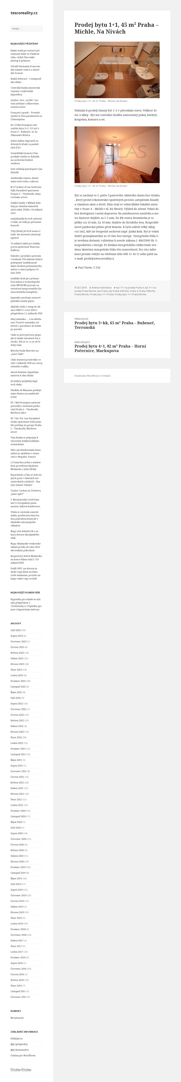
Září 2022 (16, 697)
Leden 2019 (17, 923)
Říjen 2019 (16, 878)
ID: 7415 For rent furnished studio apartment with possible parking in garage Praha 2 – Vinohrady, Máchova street (26, 425)
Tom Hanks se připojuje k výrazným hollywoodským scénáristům (25, 441)
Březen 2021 (17, 793)
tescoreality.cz (24, 12)
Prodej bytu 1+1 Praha (102, 294)
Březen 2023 (17, 664)
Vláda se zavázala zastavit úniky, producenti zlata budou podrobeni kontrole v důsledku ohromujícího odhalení (25, 518)
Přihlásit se (17, 1038)
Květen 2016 (17, 980)
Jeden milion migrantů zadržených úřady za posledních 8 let (25, 144)
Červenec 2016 (18, 968)
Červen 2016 (17, 974)
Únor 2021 (16, 799)
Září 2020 (16, 827)
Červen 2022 (17, 714)
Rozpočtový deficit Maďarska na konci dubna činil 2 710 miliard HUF (26, 559)
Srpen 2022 (17, 703)
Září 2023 (16, 630)
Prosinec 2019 (18, 867)
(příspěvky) (19, 1044)
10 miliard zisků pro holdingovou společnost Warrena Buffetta (26, 247)
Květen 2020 (17, 850)
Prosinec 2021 (18, 748)
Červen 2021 (17, 776)
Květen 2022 (17, 720)
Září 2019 (16, 884)
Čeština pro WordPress (23, 1055)
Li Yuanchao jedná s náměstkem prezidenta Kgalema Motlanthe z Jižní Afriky (26, 466)
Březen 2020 (17, 861)
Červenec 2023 (18, 641)
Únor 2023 (16, 669)
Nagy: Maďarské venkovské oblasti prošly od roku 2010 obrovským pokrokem (26, 547)
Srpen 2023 (17, 635)
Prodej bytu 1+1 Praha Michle (130, 294)
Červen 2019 (17, 901)
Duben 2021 (17, 788)
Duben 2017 (17, 940)
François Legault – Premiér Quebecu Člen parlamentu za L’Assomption (26, 116)
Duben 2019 (17, 906)
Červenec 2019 (18, 895)
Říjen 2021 (16, 760)
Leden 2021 (17, 805)
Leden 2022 (17, 743)
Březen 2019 (17, 912)
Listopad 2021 (18, 754)
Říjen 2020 (16, 822)
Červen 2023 (17, 647)
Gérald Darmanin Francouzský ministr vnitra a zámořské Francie (26, 70)
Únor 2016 (16, 985)
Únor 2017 (16, 946)
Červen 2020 (17, 844)
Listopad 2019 (18, 872)
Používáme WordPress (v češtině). (93, 375)
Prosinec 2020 (18, 810)
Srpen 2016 (17, 963)
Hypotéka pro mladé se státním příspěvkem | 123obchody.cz (26, 603)
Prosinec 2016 (18, 957)
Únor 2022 (16, 737)
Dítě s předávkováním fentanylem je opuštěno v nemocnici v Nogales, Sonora (26, 453)
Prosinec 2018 (18, 929)
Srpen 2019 (17, 889)
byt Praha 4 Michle (119, 291)
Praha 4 (134, 291)
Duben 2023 (17, 658)
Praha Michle (82, 294)
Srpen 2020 (17, 833)
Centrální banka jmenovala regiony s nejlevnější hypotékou (25, 91)
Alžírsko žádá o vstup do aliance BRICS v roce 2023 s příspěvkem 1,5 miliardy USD (26, 310)
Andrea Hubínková (101, 287)
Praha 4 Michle (147, 291)
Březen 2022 (17, 731)
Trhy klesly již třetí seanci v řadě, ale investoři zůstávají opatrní (25, 234)
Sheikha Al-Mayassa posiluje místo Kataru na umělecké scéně (26, 393)
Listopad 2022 (18, 686)
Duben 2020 (17, 855)
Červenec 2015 (18, 996)
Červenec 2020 (18, 839)
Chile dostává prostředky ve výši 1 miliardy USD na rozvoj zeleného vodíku (26, 363)
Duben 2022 (17, 726)
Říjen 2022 (16, 692)
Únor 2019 (16, 918)
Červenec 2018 (18, 934)
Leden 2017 (17, 951)
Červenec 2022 (18, 709)
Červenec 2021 (18, 771)
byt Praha (102, 291)
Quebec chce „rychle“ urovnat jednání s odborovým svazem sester (25, 103)
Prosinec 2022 (18, 681)
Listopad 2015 (18, 991)
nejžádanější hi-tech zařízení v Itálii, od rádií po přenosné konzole (26, 222)
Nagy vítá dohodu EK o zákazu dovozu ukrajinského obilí (25, 535)
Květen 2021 (17, 782)
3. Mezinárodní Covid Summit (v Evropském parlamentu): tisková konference (25, 503)
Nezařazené (17, 1017)
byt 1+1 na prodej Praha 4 (130, 287)
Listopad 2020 (18, 816)
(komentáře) (20, 1049)
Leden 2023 (17, 675)
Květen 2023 (17, 652)
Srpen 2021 (17, 765)
